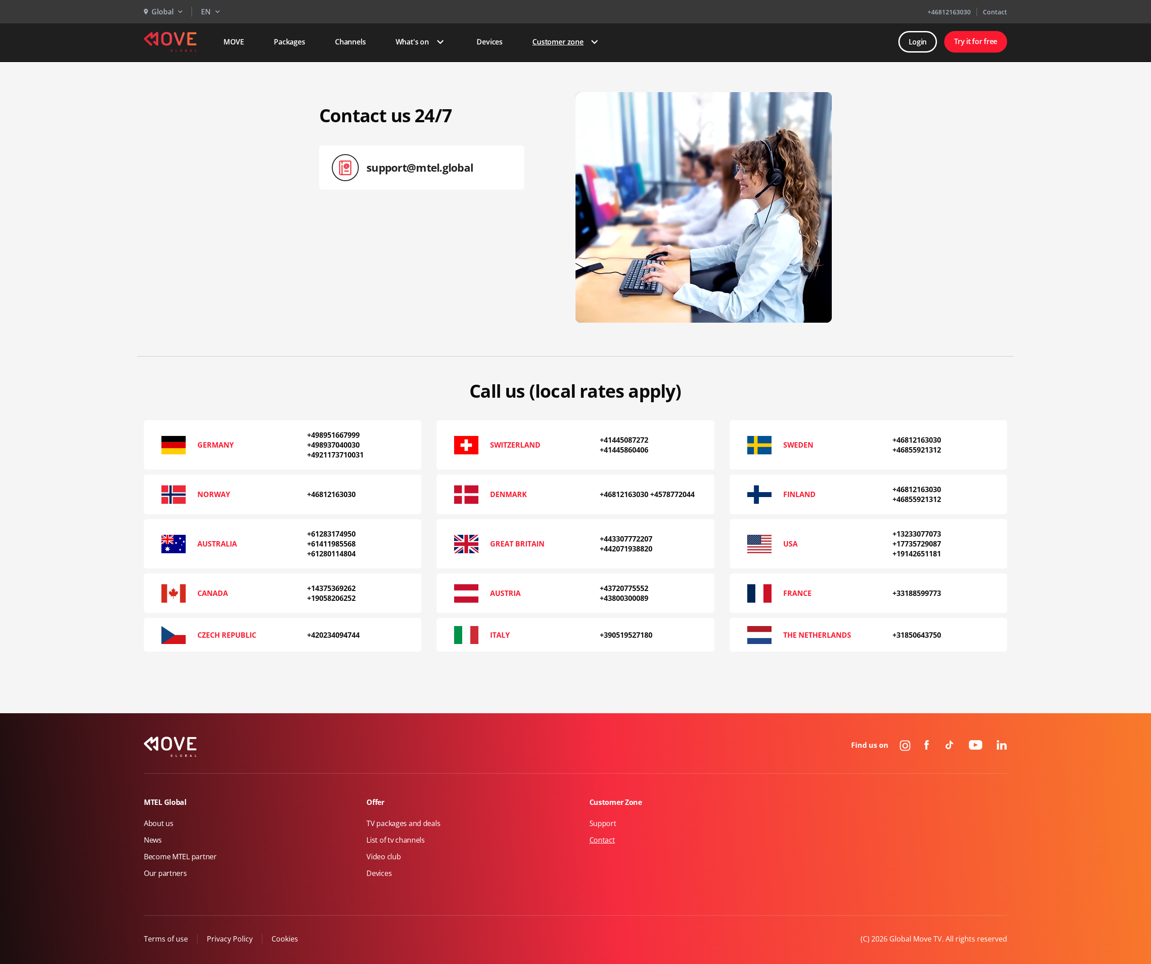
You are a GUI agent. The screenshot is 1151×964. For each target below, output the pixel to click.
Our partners (165, 873)
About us (159, 823)
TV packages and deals (403, 823)
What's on (412, 42)
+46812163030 (949, 12)
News (153, 840)
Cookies (285, 939)
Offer (375, 802)
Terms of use (166, 939)
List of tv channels (395, 840)
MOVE (233, 42)
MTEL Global (165, 802)
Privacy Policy (230, 939)
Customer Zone (615, 802)
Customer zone (558, 42)
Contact (995, 12)
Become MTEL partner (180, 857)
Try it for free (975, 41)
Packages (289, 42)
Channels (350, 42)
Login (918, 42)
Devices (490, 42)
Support (602, 823)
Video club (383, 857)
